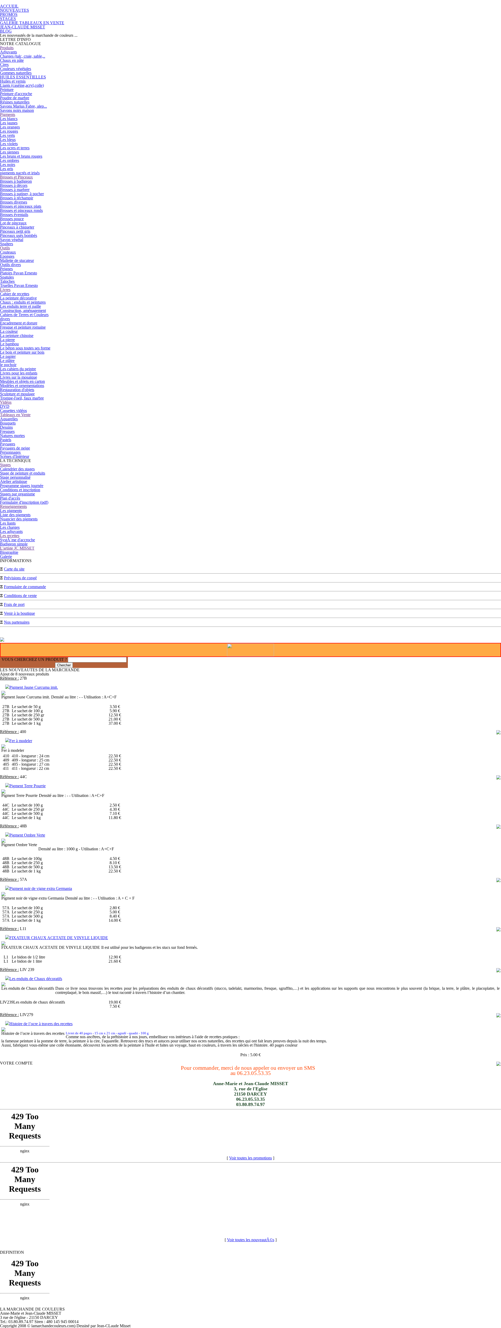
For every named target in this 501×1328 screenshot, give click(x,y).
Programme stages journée (21, 485)
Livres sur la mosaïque (18, 377)
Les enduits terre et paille (20, 306)
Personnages (10, 452)
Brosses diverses (13, 202)
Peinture (7, 89)
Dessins (6, 427)
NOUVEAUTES (14, 10)
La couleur (9, 331)
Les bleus (8, 139)
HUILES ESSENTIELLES (23, 77)
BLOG (6, 31)
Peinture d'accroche (16, 93)
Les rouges (9, 131)
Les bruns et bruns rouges (21, 156)
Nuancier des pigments (19, 519)
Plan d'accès (10, 498)
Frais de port (14, 604)
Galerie (6, 556)
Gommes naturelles (16, 73)
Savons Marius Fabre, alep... (23, 106)
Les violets (9, 144)
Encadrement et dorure (18, 323)
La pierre (7, 339)
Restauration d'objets (17, 390)
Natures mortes (12, 435)
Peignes (6, 269)
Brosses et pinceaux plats (20, 206)
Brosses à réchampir (16, 198)
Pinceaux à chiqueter (17, 227)
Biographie (9, 552)
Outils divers (10, 264)
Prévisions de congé (20, 578)
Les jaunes (8, 123)
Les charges (10, 527)
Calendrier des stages (17, 469)
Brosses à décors (13, 185)
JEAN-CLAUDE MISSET (22, 27)
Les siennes (9, 152)
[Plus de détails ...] (498, 733)
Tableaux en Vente (15, 415)
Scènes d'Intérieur (14, 456)
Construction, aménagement (23, 310)
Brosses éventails (14, 214)
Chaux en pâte (12, 60)
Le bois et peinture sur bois (22, 352)
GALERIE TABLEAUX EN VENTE (32, 23)
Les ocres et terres (14, 148)
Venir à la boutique (19, 613)
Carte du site (14, 569)
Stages (5, 465)
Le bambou (9, 344)
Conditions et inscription (20, 490)
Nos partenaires (16, 622)
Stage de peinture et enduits (22, 473)
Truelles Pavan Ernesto (19, 285)
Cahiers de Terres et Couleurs (24, 314)
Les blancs (8, 118)
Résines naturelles (14, 102)
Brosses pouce (12, 219)
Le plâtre (7, 360)
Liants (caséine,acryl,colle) (22, 85)
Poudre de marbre (14, 98)
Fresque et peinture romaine (23, 327)
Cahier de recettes (14, 294)
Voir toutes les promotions (250, 1158)
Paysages (7, 444)
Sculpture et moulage (17, 394)
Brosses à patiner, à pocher (22, 194)
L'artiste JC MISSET (17, 548)
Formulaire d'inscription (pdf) (24, 502)
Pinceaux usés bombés (18, 235)
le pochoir (8, 364)
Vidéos (5, 402)
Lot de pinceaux (13, 223)
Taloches (7, 281)
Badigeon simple (14, 544)
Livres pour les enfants (18, 373)
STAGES (8, 18)
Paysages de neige (15, 448)
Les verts (7, 135)
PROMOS (8, 14)
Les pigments (11, 510)
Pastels (5, 440)
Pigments (7, 114)
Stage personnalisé (15, 477)
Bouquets (8, 423)
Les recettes (9, 535)
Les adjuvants (11, 531)
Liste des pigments (15, 515)
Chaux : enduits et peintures (23, 302)
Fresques (7, 431)
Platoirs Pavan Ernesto (18, 273)
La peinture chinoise (16, 335)
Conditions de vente (20, 595)
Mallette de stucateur (17, 260)
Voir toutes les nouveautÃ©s (250, 1240)
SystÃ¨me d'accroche (17, 540)
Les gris (6, 169)
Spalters (6, 244)
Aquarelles (9, 419)
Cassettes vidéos (13, 410)
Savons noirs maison (17, 110)
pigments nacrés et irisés (20, 173)
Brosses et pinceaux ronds (21, 210)
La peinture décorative (18, 298)
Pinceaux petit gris (15, 231)
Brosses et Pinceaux (16, 177)
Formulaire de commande (25, 587)
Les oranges (10, 127)
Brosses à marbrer (14, 189)
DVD (4, 406)
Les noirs (7, 164)
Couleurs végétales (15, 68)
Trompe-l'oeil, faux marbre (22, 398)
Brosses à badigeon (16, 181)
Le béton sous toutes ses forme (25, 348)
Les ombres (9, 160)
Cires (4, 64)
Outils (5, 248)
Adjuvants (8, 52)
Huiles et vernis (13, 81)
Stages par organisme (17, 494)
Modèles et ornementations (22, 385)
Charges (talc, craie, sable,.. (22, 56)
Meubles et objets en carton (22, 381)
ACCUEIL (9, 6)
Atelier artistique (13, 481)
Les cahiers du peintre (18, 369)
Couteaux (8, 252)
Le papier (8, 356)
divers (5, 319)
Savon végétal (11, 239)
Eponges (7, 256)
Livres (5, 289)
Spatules (7, 277)
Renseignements (13, 506)
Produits (7, 48)
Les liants (8, 523)
